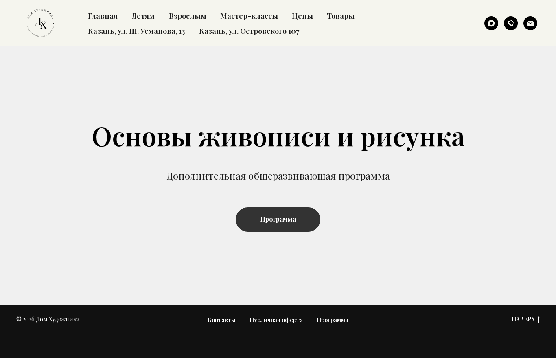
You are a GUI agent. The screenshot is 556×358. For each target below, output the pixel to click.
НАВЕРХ (523, 319)
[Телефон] (511, 23)
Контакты (222, 320)
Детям (143, 16)
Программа (332, 320)
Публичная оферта (276, 320)
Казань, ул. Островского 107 (249, 31)
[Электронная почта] (530, 23)
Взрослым (187, 16)
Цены (302, 16)
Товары (341, 16)
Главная (103, 16)
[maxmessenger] (491, 23)
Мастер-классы (249, 16)
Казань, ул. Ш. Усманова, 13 (136, 31)
